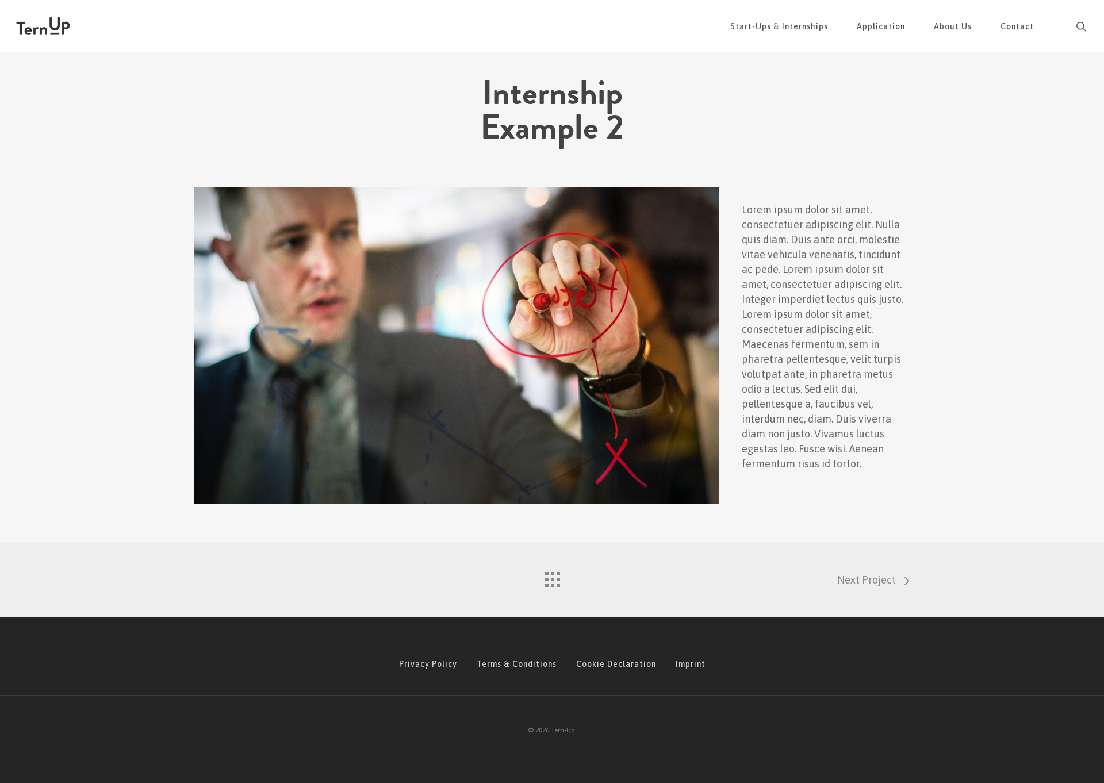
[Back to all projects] (552, 576)
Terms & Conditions (517, 664)
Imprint (691, 664)
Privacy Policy (428, 664)
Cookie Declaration (616, 664)
